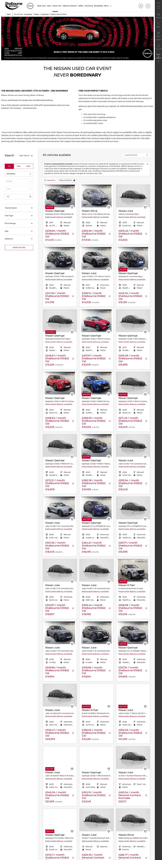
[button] (74, 180)
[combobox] (19, 173)
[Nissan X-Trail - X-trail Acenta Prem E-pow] (133, 570)
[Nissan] (30, 6)
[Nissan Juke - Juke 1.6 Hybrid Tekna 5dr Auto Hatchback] (60, 757)
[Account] (141, 6)
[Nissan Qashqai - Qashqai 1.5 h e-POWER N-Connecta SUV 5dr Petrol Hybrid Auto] (96, 508)
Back (9, 14)
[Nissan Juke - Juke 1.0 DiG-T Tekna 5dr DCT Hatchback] (133, 695)
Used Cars (45, 14)
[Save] (72, 207)
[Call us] (149, 6)
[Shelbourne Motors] (14, 6)
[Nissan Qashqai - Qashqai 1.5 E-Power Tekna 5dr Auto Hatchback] (60, 820)
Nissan (37, 14)
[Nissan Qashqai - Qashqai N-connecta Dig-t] (133, 258)
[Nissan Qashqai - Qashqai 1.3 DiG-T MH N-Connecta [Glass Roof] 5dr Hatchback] (96, 320)
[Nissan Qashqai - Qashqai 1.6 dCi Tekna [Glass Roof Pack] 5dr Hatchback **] (60, 196)
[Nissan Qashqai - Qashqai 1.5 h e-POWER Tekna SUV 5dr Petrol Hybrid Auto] (133, 632)
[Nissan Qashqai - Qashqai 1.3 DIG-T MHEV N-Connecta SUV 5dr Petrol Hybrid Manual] (96, 383)
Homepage (28, 14)
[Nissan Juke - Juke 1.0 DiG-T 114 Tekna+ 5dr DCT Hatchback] (96, 258)
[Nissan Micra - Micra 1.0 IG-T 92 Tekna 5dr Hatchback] (96, 196)
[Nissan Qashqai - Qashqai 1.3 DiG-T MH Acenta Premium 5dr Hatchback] (60, 258)
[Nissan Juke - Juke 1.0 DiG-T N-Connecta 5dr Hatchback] (60, 508)
